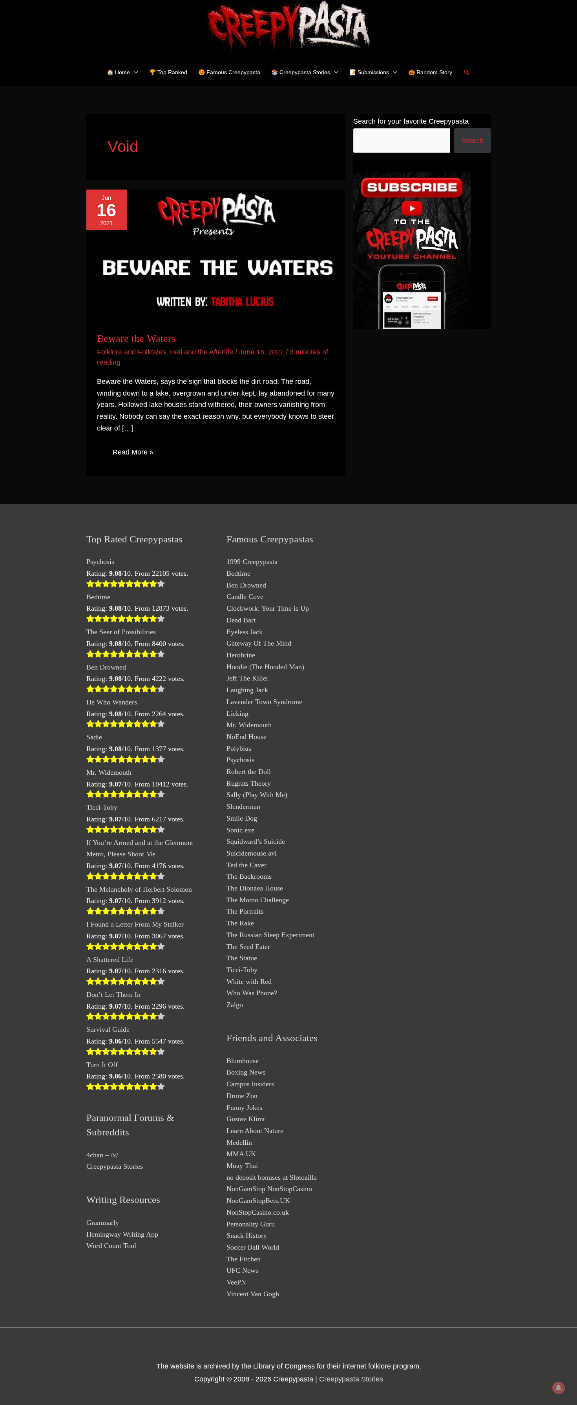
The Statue (241, 958)
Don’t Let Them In (113, 994)
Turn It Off (102, 1065)
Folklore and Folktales (131, 352)
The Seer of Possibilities (121, 632)
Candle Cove (244, 596)
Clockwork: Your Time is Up (267, 608)
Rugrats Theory (248, 783)
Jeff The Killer (247, 678)
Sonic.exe (240, 830)
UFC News (242, 1270)
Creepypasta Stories (114, 1166)
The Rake (240, 923)
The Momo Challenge (257, 900)
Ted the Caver (246, 865)
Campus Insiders (250, 1084)
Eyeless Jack (244, 632)
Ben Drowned (106, 667)
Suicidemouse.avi (251, 853)
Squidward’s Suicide (255, 841)
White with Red (249, 981)
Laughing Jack (247, 690)
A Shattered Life (109, 959)
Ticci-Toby (101, 807)
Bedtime (98, 597)
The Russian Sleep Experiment (270, 935)
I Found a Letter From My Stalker (135, 924)
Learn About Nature (254, 1131)
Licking (237, 713)
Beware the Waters (136, 338)
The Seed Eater (248, 947)
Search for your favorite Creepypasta (411, 121)
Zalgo (234, 1005)
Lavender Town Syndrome (264, 702)
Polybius (238, 748)
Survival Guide (108, 1029)
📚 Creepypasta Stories (300, 72)
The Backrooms (249, 876)
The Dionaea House (254, 888)
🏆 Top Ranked (168, 72)
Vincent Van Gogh (252, 1294)
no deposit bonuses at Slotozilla (271, 1177)
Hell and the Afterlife (201, 352)
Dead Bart (241, 620)
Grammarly (102, 1222)
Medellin (239, 1142)
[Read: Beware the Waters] (215, 255)
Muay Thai (242, 1166)
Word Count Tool (111, 1246)
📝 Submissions (369, 72)
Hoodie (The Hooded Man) (265, 667)
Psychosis (100, 562)
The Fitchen (243, 1259)
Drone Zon (241, 1096)
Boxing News (245, 1072)
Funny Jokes (244, 1107)
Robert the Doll (248, 771)
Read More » (132, 454)
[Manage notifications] (558, 1387)
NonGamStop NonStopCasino (269, 1189)
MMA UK (241, 1154)
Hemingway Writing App (122, 1234)
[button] (466, 72)
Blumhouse (242, 1061)
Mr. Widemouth (108, 772)
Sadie (94, 737)
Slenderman (243, 806)
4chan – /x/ (102, 1155)
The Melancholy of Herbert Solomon (139, 889)
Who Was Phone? (251, 993)
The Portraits (244, 911)
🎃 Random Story (430, 72)
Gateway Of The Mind (258, 643)
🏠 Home (118, 72)
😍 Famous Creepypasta (229, 72)
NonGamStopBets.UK (258, 1200)
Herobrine (240, 655)
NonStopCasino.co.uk (257, 1212)
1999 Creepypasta (252, 562)
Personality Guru (250, 1224)
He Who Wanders (111, 702)
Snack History (246, 1235)
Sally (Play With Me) (256, 795)
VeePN (236, 1282)
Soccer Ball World (252, 1247)
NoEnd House (246, 737)
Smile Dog (241, 818)
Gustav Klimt (245, 1119)
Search (472, 140)
